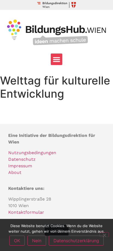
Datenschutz (22, 159)
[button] (56, 59)
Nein (36, 240)
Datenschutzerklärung (76, 240)
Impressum (20, 165)
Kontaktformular (26, 212)
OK (17, 240)
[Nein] (104, 234)
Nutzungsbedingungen (32, 152)
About (14, 172)
